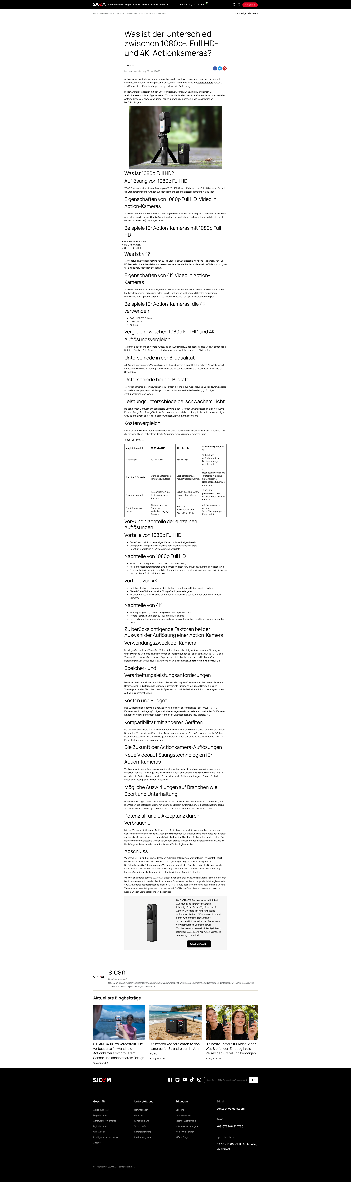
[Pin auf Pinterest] (225, 68)
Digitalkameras (100, 1126)
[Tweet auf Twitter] (220, 68)
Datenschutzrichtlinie (186, 1120)
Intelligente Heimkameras (105, 1137)
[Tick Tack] (192, 1080)
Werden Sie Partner (185, 1131)
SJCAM (156, 877)
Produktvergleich (142, 1137)
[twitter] (177, 1080)
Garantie (138, 1115)
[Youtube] (184, 1080)
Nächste (252, 13)
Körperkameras (132, 4)
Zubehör (164, 4)
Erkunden (199, 4)
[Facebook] (170, 1080)
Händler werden (183, 1115)
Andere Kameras (150, 4)
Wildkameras (99, 1131)
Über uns (180, 1109)
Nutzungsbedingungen (187, 1126)
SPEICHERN (250, 5)
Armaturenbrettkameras (104, 1120)
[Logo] (99, 4)
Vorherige (241, 13)
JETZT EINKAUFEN (199, 943)
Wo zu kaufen (140, 1126)
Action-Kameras (115, 4)
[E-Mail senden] (254, 1080)
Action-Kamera (205, 82)
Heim (95, 13)
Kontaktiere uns (141, 1120)
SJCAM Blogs (182, 1137)
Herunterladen (141, 1109)
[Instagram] (199, 1080)
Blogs (101, 13)
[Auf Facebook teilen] (215, 68)
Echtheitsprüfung (142, 1131)
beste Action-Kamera (201, 660)
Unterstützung (185, 4)
